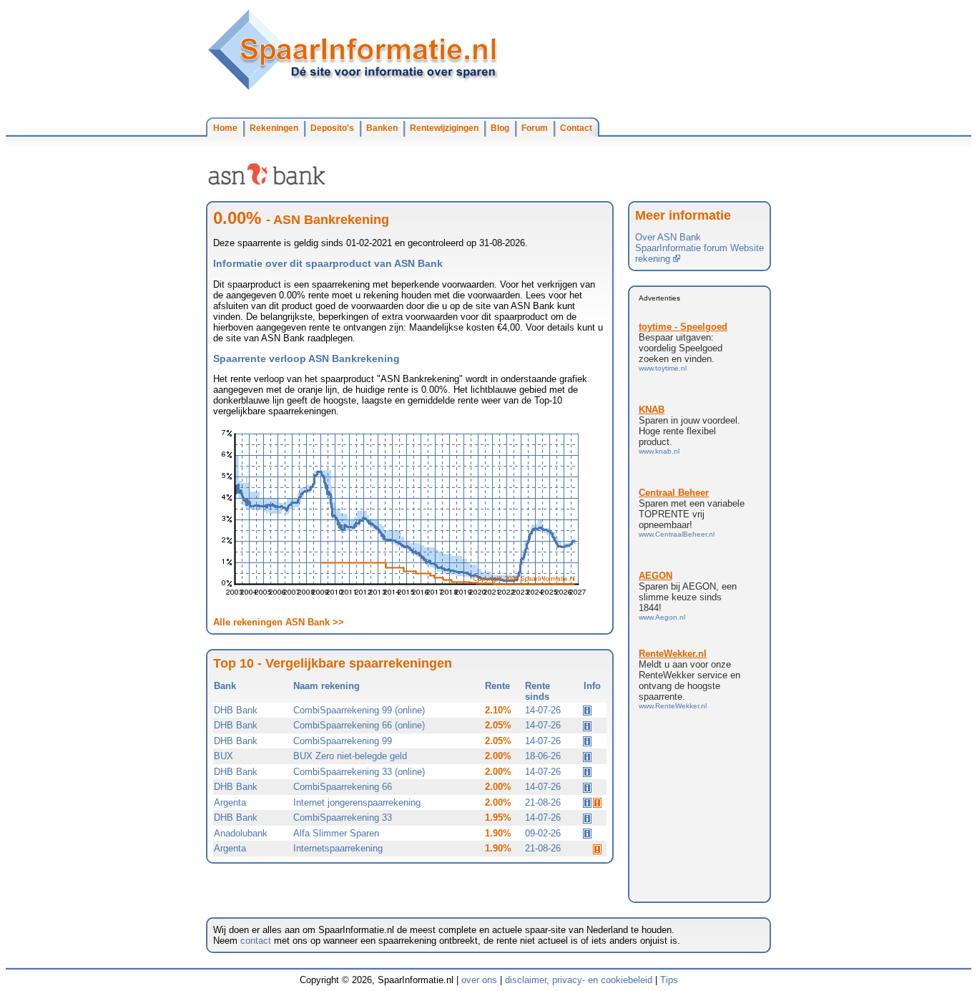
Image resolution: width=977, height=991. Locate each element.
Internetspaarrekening (338, 848)
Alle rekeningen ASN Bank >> (278, 622)
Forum (534, 128)
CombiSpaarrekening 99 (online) (359, 710)
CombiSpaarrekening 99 (342, 741)
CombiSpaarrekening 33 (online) (359, 771)
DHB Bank (235, 710)
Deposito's (332, 128)
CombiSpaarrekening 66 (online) (359, 725)
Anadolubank (240, 833)
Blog (500, 128)
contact (255, 940)
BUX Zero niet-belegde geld (350, 756)
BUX (223, 756)
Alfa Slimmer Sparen (336, 833)
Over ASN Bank (668, 237)
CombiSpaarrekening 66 (342, 786)
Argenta (230, 802)
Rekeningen (274, 128)
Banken (382, 128)
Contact (576, 128)
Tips (669, 980)
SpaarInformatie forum (681, 248)
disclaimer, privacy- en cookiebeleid (578, 980)
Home (225, 128)
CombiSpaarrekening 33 (342, 817)
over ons (479, 980)
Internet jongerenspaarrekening (357, 802)
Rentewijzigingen (444, 128)
